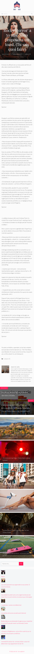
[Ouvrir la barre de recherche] (32, 14)
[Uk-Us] (17, 6)
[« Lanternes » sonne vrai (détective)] (3, 601)
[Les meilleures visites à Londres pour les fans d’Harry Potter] (17, 534)
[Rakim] (3, 573)
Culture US (7, 359)
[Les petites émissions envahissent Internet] (3, 609)
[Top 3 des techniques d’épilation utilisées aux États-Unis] (17, 511)
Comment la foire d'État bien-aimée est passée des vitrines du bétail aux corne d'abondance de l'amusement (16, 408)
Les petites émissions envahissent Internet (13, 613)
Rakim (3, 576)
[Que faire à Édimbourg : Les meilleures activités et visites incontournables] (17, 439)
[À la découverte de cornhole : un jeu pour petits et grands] (17, 557)
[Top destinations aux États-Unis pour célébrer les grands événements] (17, 488)
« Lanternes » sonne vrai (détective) (11, 605)
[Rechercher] (21, 564)
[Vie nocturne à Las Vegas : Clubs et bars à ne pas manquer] (17, 462)
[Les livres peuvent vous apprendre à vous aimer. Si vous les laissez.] (3, 581)
